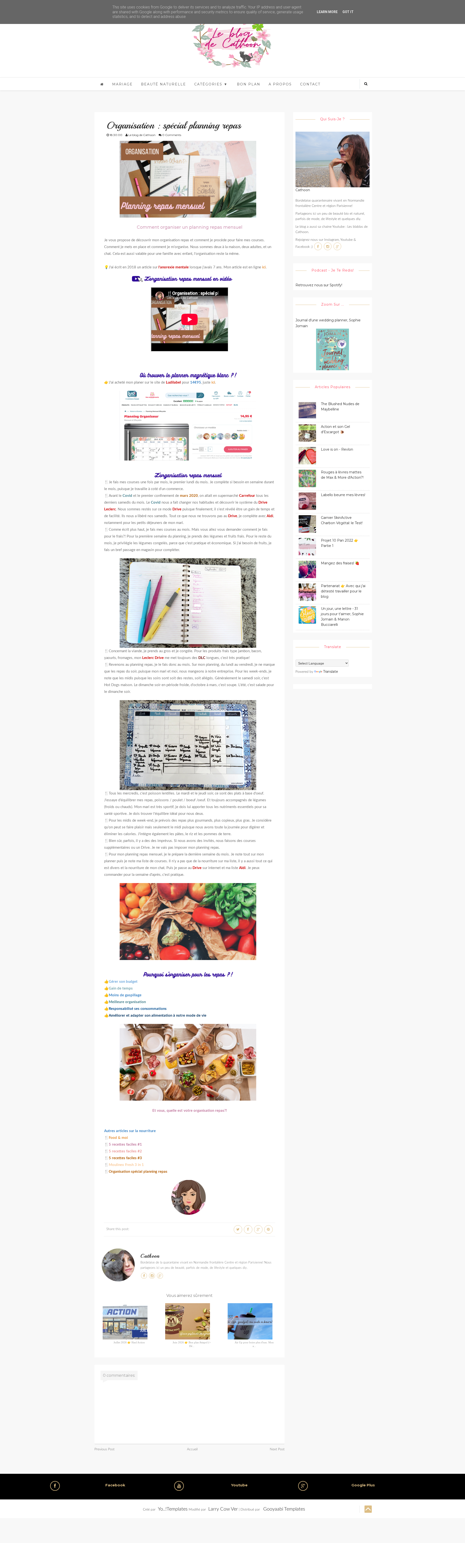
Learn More (327, 12)
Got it (348, 12)
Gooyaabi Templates (284, 1509)
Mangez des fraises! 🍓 (340, 563)
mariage (122, 84)
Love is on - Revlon (337, 449)
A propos (280, 84)
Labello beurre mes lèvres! (343, 495)
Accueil (192, 1449)
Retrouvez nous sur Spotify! (318, 285)
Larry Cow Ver (223, 1509)
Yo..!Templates (173, 1509)
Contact (310, 84)
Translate (330, 671)
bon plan (248, 84)
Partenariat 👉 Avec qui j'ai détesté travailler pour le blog (343, 591)
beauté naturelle (163, 84)
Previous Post (104, 1449)
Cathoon (150, 1256)
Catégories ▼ (211, 84)
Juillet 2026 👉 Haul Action (129, 1342)
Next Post (277, 1449)
